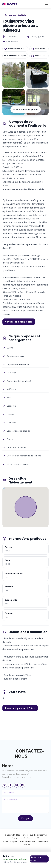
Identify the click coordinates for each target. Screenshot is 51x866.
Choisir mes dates (36, 859)
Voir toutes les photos (27, 109)
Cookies (26, 844)
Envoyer (25, 818)
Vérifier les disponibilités (18, 321)
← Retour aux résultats (14, 15)
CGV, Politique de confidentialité (34, 841)
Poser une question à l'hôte (20, 708)
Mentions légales (10, 841)
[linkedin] (22, 785)
